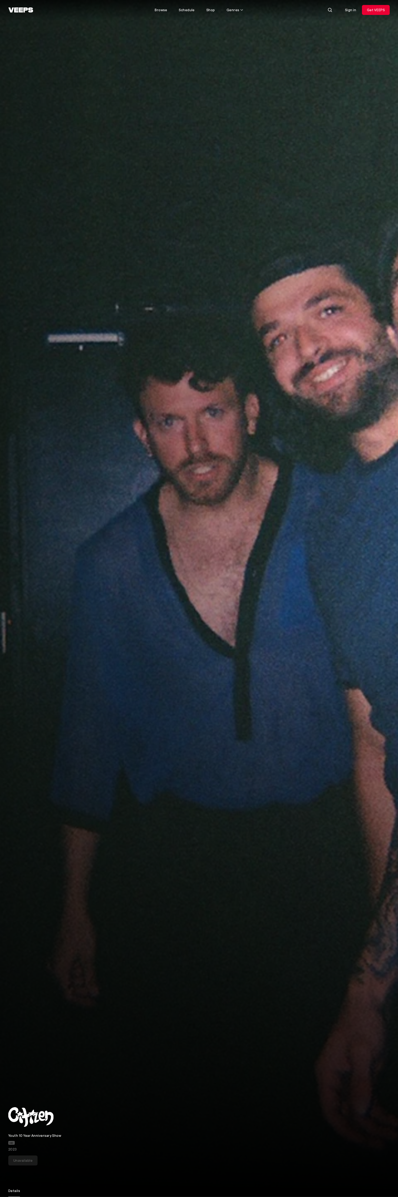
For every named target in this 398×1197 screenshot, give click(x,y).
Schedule (187, 10)
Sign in (350, 10)
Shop (210, 10)
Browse (161, 10)
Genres (233, 10)
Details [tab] (14, 1191)
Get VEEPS (376, 10)
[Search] (330, 10)
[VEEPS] (20, 9)
